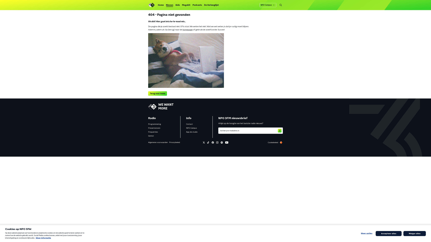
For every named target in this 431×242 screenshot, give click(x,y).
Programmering (154, 124)
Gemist (151, 136)
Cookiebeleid (273, 142)
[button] (280, 5)
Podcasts (197, 5)
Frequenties (153, 132)
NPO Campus (266, 5)
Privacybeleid (174, 142)
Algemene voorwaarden (158, 142)
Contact (189, 124)
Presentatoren (154, 128)
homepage (188, 30)
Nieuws (169, 5)
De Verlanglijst (211, 5)
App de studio (192, 132)
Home (161, 5)
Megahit (186, 5)
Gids (177, 5)
